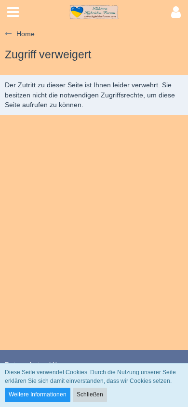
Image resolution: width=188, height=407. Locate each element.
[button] (13, 12)
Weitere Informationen (38, 394)
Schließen (90, 394)
